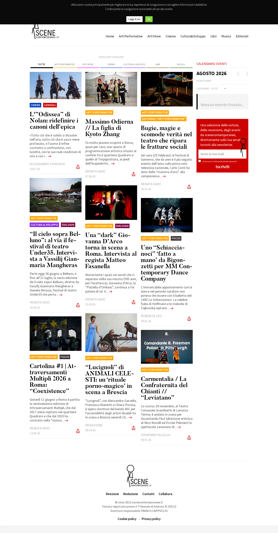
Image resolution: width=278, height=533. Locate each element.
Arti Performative (131, 36)
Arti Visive (154, 36)
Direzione (112, 494)
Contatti (148, 494)
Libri (213, 36)
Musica (226, 36)
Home (110, 36)
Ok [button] (149, 19)
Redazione (130, 494)
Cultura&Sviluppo (193, 36)
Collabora (165, 494)
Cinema (171, 36)
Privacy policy (151, 519)
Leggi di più (134, 19)
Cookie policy (127, 519)
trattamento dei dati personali (225, 161)
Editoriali (242, 36)
